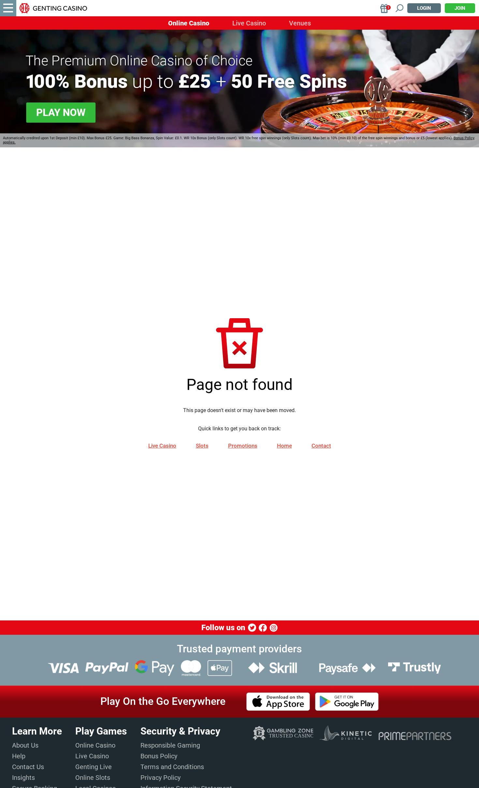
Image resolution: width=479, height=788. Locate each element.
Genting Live (93, 767)
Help (18, 756)
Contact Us (28, 767)
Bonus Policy (158, 756)
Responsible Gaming (170, 745)
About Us (25, 745)
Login (424, 8)
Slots (202, 445)
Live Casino (249, 23)
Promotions (242, 445)
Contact (321, 445)
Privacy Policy (160, 777)
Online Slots (92, 777)
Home (284, 445)
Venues (300, 23)
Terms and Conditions (172, 767)
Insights (23, 777)
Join (460, 8)
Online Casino (188, 23)
